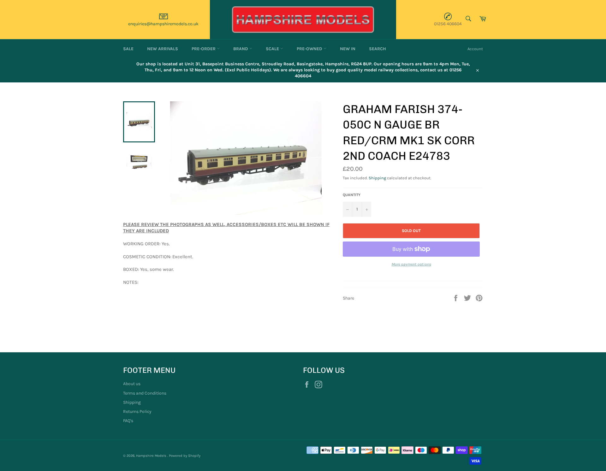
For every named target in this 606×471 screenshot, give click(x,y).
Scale (273, 48)
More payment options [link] (411, 264)
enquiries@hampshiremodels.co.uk (163, 24)
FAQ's (128, 420)
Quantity (351, 195)
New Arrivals (162, 48)
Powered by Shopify (184, 456)
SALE (128, 48)
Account (475, 48)
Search (377, 48)
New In (347, 48)
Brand (241, 48)
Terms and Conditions (144, 393)
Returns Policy (137, 411)
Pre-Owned (310, 48)
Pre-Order (204, 48)
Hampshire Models (151, 456)
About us (131, 383)
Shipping (377, 178)
